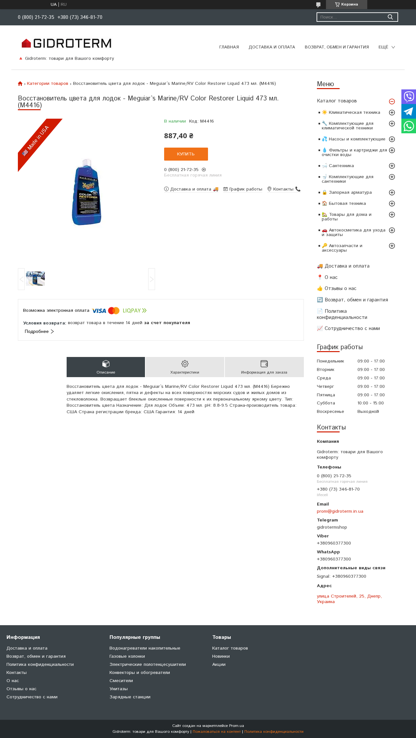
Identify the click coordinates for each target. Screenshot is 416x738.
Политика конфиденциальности (40, 664)
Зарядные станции (130, 697)
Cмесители (121, 681)
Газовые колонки (127, 656)
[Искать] (390, 17)
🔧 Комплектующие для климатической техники (347, 125)
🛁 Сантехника (338, 166)
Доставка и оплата (272, 47)
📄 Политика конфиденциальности (342, 314)
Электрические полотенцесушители (148, 664)
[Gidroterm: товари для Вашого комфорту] (66, 43)
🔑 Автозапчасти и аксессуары (342, 248)
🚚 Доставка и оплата (343, 266)
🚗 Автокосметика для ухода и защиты (353, 232)
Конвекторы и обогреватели (140, 672)
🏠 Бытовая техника (344, 203)
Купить (186, 154)
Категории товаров (47, 83)
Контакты (16, 672)
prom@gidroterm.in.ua (340, 511)
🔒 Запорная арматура (347, 192)
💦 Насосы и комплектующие (353, 139)
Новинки (221, 656)
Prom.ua (236, 726)
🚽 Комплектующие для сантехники (347, 179)
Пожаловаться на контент (217, 731)
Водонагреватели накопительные (145, 648)
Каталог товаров (337, 101)
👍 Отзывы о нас (337, 288)
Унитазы (119, 689)
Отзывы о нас (21, 689)
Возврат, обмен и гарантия (337, 47)
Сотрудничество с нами (32, 697)
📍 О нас (327, 277)
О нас (12, 681)
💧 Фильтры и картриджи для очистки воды (354, 152)
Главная (229, 47)
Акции (219, 664)
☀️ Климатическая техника (351, 112)
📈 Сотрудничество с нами (348, 328)
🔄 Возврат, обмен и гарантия (352, 300)
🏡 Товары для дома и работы (346, 216)
